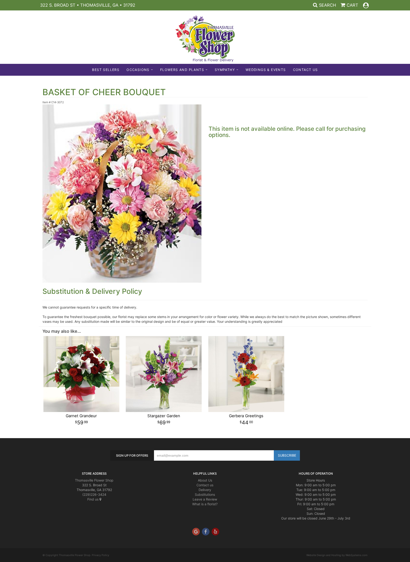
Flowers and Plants (182, 70)
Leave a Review (205, 499)
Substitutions (205, 494)
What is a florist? (205, 504)
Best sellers (105, 70)
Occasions (137, 70)
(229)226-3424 (94, 494)
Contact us (204, 485)
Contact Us (305, 70)
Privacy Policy (100, 555)
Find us (93, 499)
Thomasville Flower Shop (94, 480)
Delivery (205, 490)
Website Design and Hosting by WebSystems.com (337, 555)
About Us (205, 480)
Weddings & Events (266, 70)
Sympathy (225, 70)
